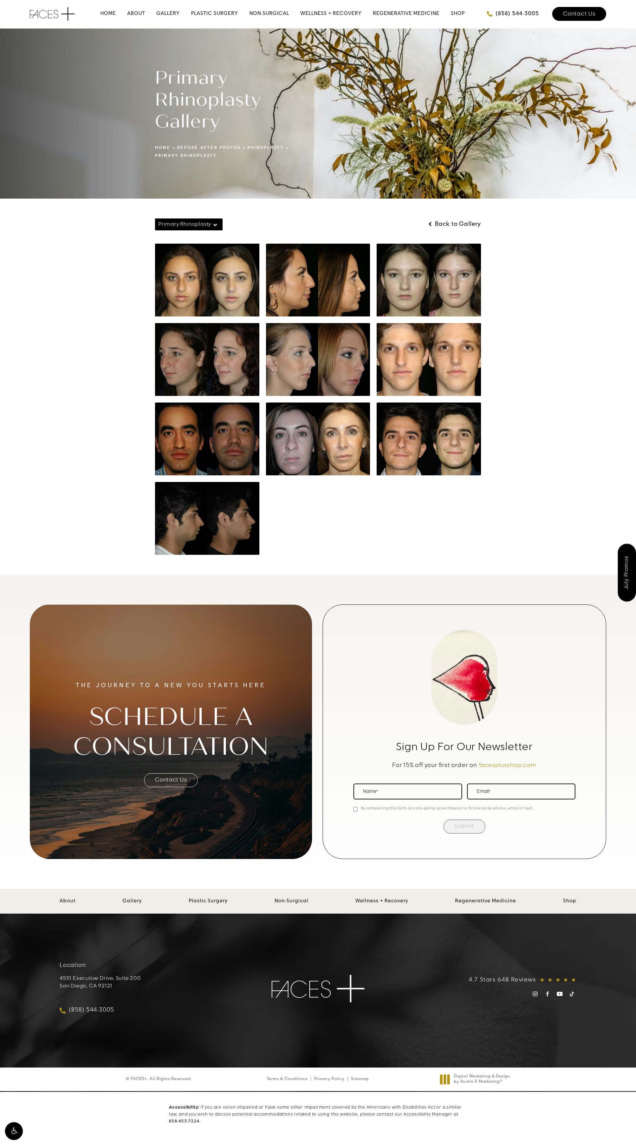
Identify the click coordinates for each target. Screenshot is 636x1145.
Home (163, 148)
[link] (108, 13)
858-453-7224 (184, 1121)
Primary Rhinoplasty (186, 156)
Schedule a (171, 732)
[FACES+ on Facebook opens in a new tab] (547, 993)
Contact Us (579, 14)
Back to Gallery (457, 224)
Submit (464, 826)
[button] (14, 1131)
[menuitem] (108, 13)
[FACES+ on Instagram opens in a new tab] (535, 993)
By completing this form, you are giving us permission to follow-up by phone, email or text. (447, 808)
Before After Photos (209, 148)
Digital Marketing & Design (481, 1079)
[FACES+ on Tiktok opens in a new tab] (571, 993)
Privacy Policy (329, 1079)
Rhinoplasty (265, 148)
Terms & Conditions (287, 1079)
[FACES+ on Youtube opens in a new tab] (559, 993)
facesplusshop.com (508, 766)
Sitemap (360, 1079)
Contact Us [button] (612, 1124)
